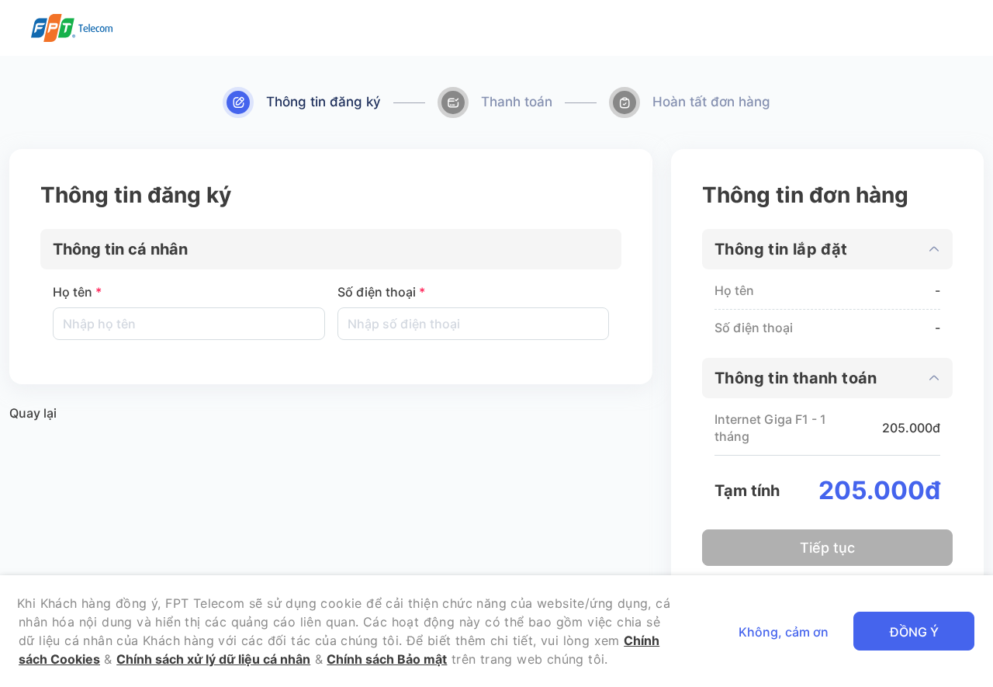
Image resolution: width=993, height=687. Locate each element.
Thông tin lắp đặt (781, 249)
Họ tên (77, 292)
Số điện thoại (381, 292)
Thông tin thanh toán (795, 378)
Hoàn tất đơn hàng (711, 101)
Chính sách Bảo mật (387, 659)
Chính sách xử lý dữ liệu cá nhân (213, 659)
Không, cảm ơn (784, 632)
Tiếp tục (827, 548)
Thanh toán (516, 101)
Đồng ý (914, 632)
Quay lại (33, 413)
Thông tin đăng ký (323, 101)
